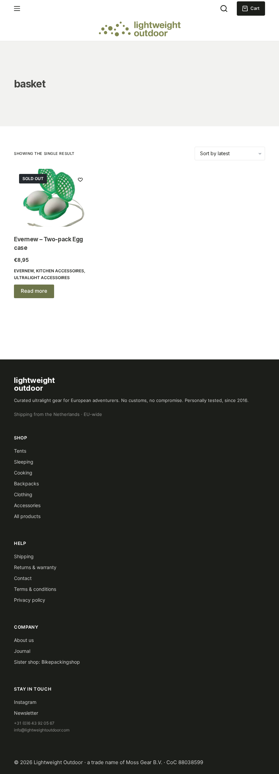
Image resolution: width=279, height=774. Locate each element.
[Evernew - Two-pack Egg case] (52, 198)
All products (27, 516)
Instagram (25, 702)
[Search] (223, 8)
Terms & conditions (35, 589)
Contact (23, 578)
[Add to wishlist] (80, 179)
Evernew (24, 270)
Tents (20, 451)
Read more (34, 291)
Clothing (23, 494)
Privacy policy (29, 600)
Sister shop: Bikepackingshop (47, 662)
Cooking (23, 472)
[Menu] (17, 8)
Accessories (27, 505)
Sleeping (23, 462)
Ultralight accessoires (42, 277)
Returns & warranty (35, 567)
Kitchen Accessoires (60, 270)
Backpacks (26, 483)
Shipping (24, 556)
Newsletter (26, 713)
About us (24, 640)
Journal (22, 651)
